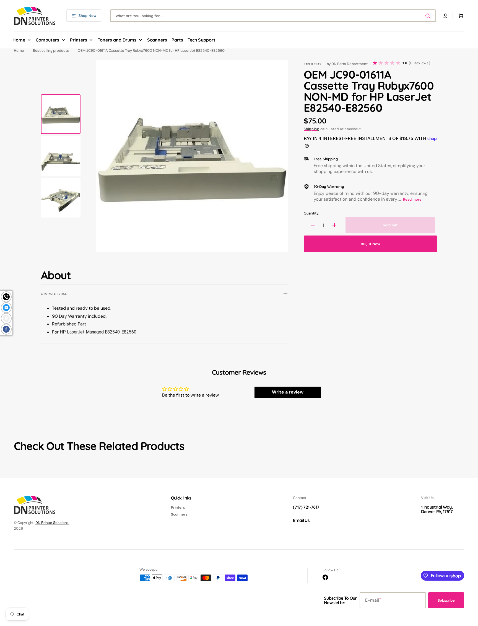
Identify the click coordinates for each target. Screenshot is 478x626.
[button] (445, 16)
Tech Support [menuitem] (201, 40)
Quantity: (311, 213)
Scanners (179, 514)
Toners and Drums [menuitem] (117, 40)
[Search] (429, 16)
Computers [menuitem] (47, 40)
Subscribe (446, 600)
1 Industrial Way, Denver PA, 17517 (437, 509)
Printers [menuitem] (78, 40)
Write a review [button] (287, 392)
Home (19, 50)
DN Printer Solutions (52, 522)
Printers (178, 507)
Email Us (301, 520)
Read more (412, 199)
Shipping (311, 129)
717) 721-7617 (307, 507)
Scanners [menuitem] (157, 40)
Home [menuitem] (18, 40)
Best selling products (51, 50)
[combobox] (273, 15)
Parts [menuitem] (177, 40)
